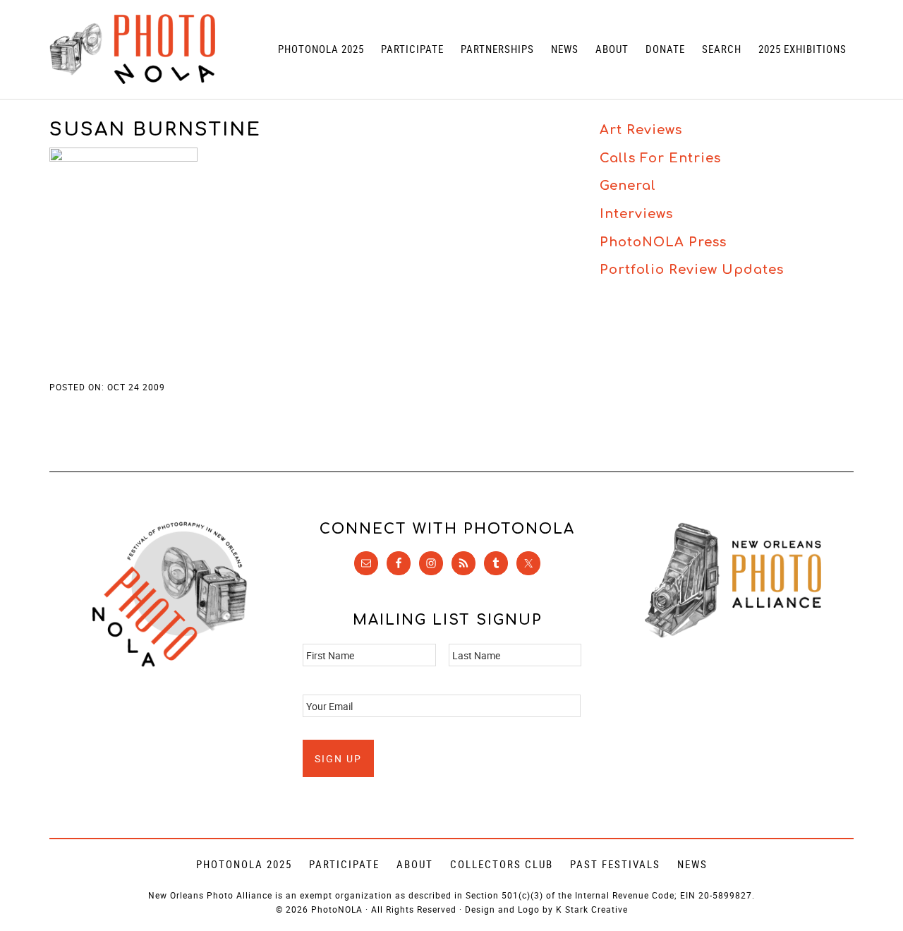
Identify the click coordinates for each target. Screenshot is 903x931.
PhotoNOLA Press (663, 242)
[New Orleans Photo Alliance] (733, 635)
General (628, 186)
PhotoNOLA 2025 (244, 864)
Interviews (636, 214)
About (414, 864)
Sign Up (338, 758)
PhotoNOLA (132, 49)
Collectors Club (501, 864)
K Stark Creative (592, 909)
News (692, 864)
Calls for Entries (660, 158)
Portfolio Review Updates (692, 270)
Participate (344, 864)
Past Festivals (615, 864)
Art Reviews (641, 130)
